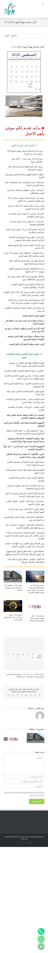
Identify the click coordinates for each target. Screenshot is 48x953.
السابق (13, 36)
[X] (27, 654)
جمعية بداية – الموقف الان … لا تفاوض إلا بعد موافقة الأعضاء (13, 587)
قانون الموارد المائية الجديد (33, 316)
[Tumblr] (13, 654)
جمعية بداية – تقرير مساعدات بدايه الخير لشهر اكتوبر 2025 (13, 617)
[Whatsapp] (41, 939)
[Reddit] (23, 654)
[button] (42, 739)
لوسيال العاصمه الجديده (13, 674)
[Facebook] (32, 654)
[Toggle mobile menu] (43, 3)
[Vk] (32, 657)
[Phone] (41, 931)
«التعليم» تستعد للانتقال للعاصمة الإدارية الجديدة (24, 371)
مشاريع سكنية (30, 676)
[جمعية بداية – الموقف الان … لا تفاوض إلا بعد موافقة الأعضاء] (13, 576)
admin (37, 674)
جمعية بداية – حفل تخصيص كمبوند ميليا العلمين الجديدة (37, 618)
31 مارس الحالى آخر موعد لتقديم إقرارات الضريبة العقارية (24, 536)
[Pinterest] (8, 654)
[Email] (18, 657)
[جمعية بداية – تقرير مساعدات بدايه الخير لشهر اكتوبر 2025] (13, 606)
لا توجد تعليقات (20, 676)
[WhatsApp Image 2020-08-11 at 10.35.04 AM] (24, 96)
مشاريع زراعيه (40, 676)
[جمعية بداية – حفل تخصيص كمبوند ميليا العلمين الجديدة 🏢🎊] (35, 606)
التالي (7, 36)
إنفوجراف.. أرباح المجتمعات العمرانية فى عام (26, 533)
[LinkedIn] (18, 654)
